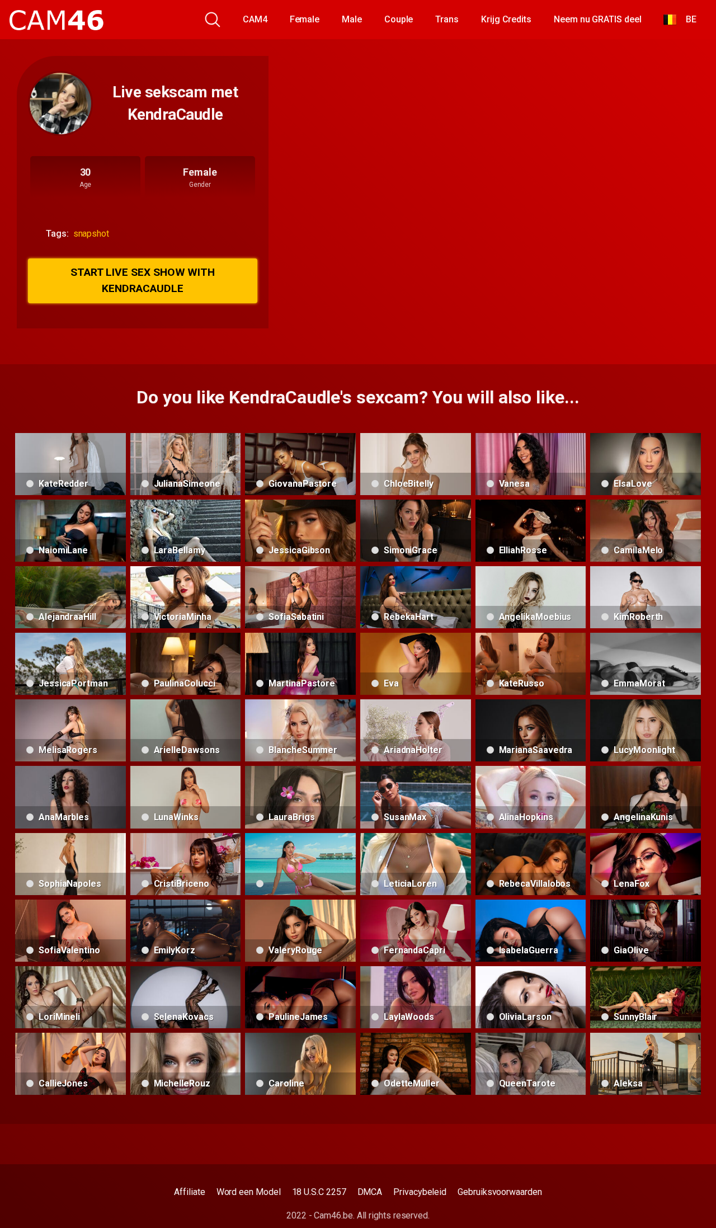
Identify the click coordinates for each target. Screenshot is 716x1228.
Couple (398, 19)
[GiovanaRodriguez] (300, 864)
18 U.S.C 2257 (319, 1192)
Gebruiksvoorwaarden (499, 1192)
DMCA (370, 1192)
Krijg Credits (506, 19)
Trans (447, 19)
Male (352, 19)
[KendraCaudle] (60, 103)
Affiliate (189, 1192)
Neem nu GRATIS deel (597, 19)
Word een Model (248, 1192)
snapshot (91, 233)
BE (686, 19)
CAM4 (255, 19)
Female (305, 19)
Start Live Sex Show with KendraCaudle (142, 280)
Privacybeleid (419, 1192)
